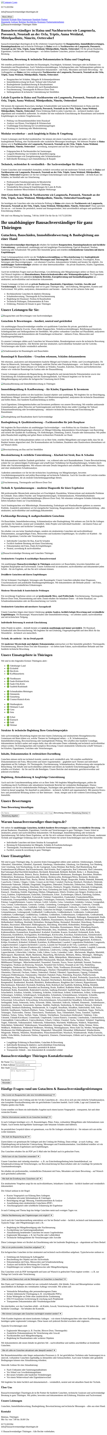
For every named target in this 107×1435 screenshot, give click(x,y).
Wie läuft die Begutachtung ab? (16, 1137)
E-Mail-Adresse (8, 1065)
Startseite (5, 19)
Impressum (27, 19)
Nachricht (5, 1080)
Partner (44, 19)
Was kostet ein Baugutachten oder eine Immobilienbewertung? (28, 1095)
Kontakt (13, 19)
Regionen (41, 22)
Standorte (36, 19)
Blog (19, 19)
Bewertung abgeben (10, 816)
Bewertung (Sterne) (62, 813)
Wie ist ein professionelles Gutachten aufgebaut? (23, 1247)
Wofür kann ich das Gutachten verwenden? (20, 1156)
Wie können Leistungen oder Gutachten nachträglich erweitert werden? (31, 1314)
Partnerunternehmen (55, 22)
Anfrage (14, 22)
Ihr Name (5, 1062)
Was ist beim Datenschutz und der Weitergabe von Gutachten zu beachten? (34, 1279)
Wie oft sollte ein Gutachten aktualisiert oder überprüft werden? (28, 1350)
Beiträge (22, 22)
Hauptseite (5, 22)
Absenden (6, 1083)
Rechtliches (32, 22)
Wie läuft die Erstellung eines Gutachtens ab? (22, 1179)
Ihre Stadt (5, 1068)
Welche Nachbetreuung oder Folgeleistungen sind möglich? (27, 1215)
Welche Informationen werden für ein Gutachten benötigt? (26, 1117)
